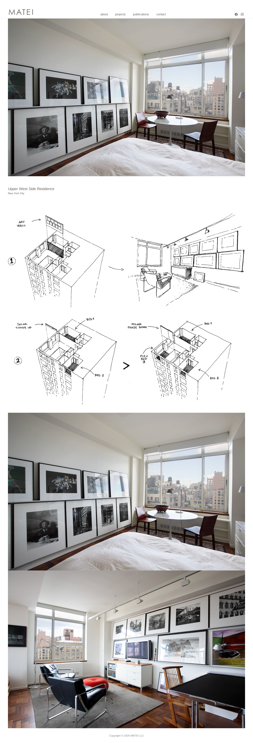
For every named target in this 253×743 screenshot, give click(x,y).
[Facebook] (236, 14)
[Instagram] (242, 14)
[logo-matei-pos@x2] (21, 12)
